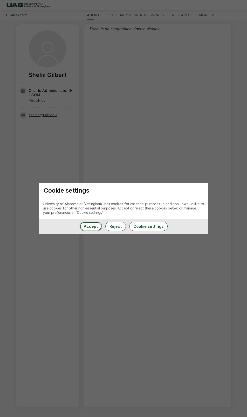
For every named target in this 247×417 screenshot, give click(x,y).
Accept (91, 226)
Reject (116, 226)
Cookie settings (148, 226)
